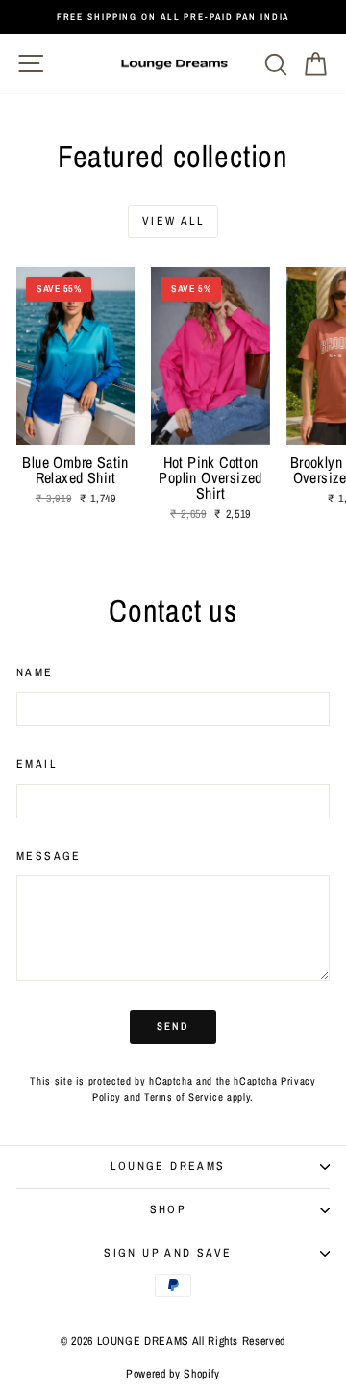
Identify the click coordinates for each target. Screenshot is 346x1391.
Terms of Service (183, 1097)
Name (35, 672)
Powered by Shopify (173, 1373)
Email (36, 763)
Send (173, 1026)
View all (173, 221)
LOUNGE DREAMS (168, 1166)
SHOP (168, 1209)
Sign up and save (168, 1252)
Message (49, 856)
